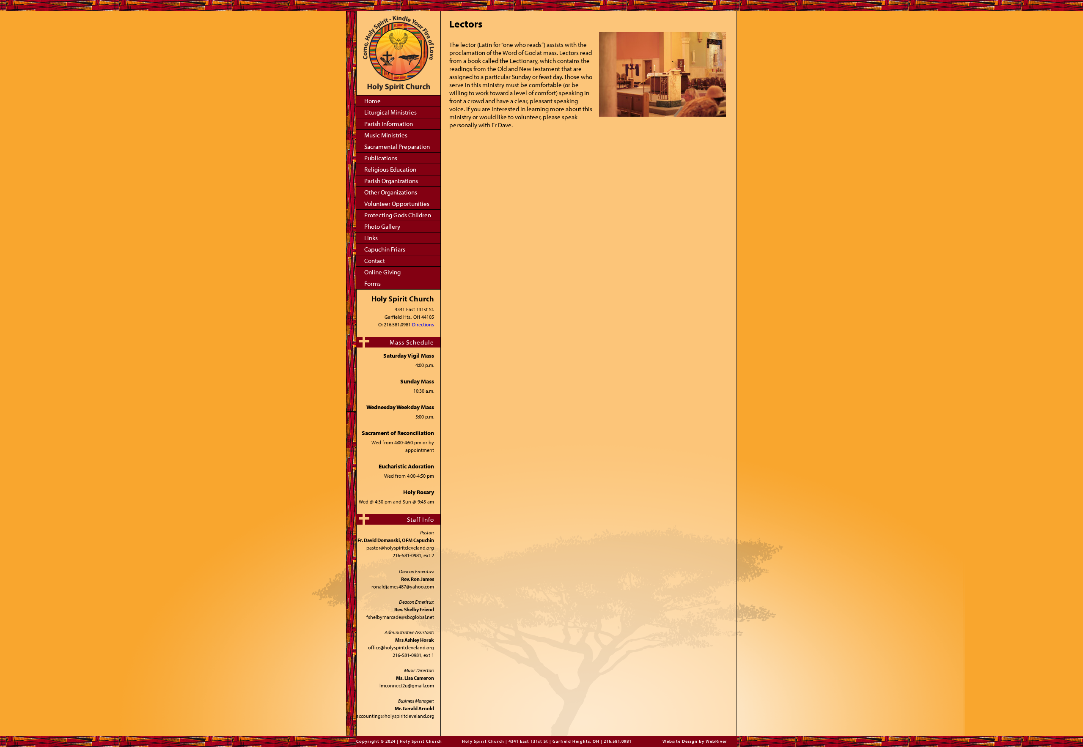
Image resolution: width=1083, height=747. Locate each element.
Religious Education (390, 169)
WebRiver (716, 741)
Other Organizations (390, 192)
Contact (374, 261)
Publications (380, 158)
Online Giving (382, 272)
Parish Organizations (391, 181)
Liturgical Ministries (390, 112)
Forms (372, 283)
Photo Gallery (382, 226)
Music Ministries (385, 135)
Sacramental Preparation (397, 146)
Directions (423, 324)
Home (372, 101)
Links (371, 238)
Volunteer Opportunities (396, 204)
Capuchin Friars (384, 249)
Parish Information (388, 124)
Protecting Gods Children (397, 215)
